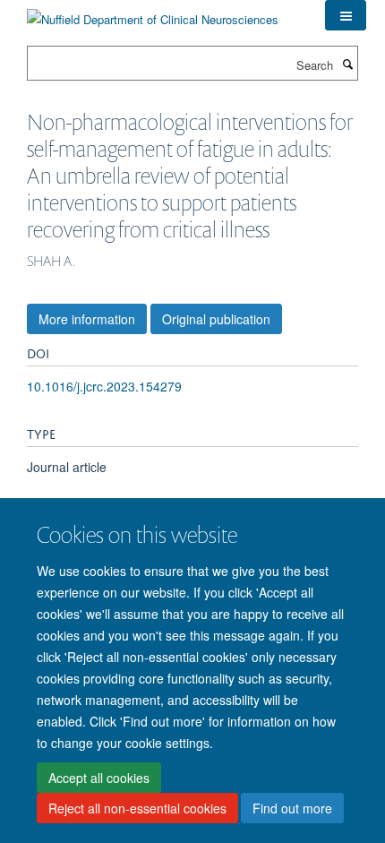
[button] (345, 15)
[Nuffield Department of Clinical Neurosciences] (152, 13)
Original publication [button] (216, 319)
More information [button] (86, 319)
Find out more (292, 808)
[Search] (347, 63)
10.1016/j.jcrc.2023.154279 (104, 386)
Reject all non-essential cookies (137, 808)
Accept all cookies (99, 778)
